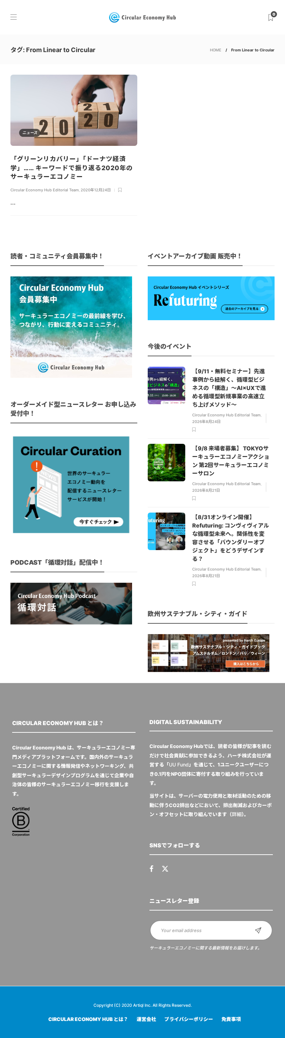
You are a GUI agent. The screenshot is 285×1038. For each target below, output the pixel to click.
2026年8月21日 (206, 490)
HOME (215, 50)
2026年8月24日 (206, 421)
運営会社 (146, 1019)
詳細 (237, 814)
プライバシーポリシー (188, 1019)
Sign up (258, 930)
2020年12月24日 (96, 190)
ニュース (29, 132)
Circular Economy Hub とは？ (88, 1019)
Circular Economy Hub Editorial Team (44, 190)
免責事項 (231, 1019)
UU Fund (179, 764)
